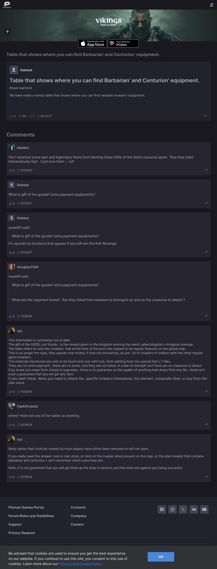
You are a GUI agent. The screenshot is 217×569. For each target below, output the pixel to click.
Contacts (78, 507)
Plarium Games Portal (26, 507)
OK (161, 557)
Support (15, 524)
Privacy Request (21, 533)
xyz (19, 331)
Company (78, 516)
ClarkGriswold (27, 406)
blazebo (23, 148)
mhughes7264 (28, 267)
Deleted (26, 70)
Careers (77, 524)
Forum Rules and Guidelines (31, 516)
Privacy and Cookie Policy (81, 564)
